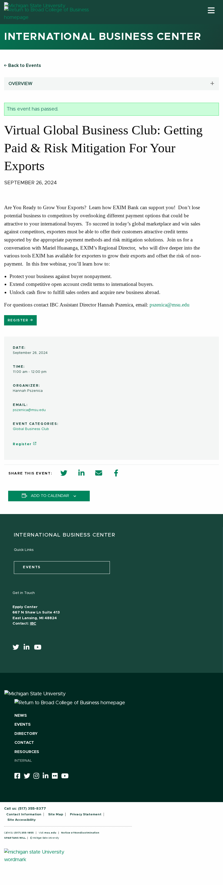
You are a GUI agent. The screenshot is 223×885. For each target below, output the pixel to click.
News (20, 716)
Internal (23, 761)
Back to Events (24, 65)
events (32, 567)
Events (22, 724)
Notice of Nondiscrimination (80, 833)
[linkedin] (28, 648)
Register (19, 320)
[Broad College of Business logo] (56, 22)
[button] (211, 10)
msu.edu (50, 833)
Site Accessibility (21, 819)
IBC (33, 623)
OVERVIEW (20, 84)
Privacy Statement (85, 814)
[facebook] (19, 777)
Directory (26, 734)
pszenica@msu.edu (170, 305)
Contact (24, 743)
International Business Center (102, 37)
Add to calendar (50, 496)
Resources (26, 752)
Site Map (55, 814)
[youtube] (39, 648)
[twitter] (18, 648)
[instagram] (38, 777)
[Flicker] (56, 777)
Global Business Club (31, 429)
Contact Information (23, 814)
